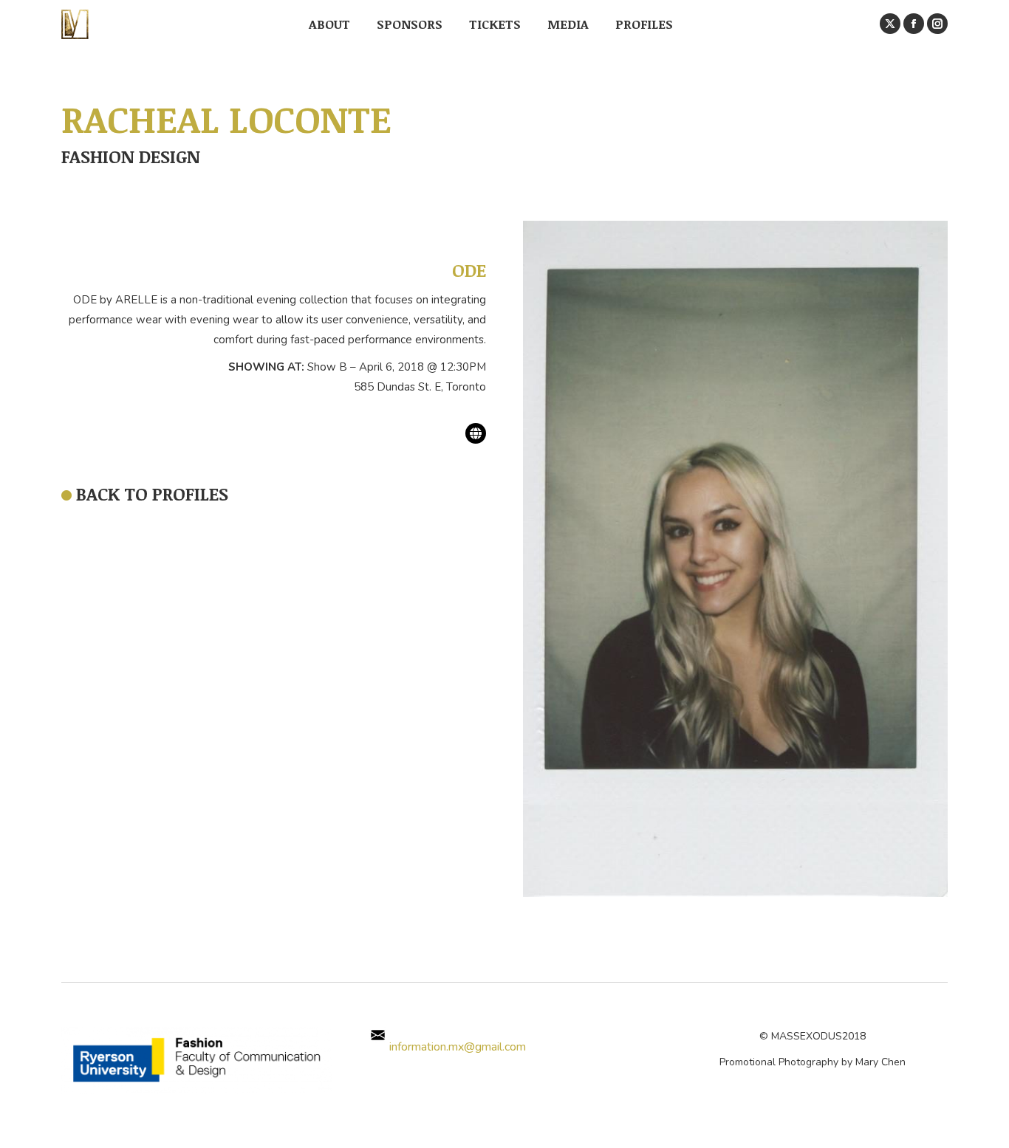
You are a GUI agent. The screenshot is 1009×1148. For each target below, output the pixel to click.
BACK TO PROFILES (152, 493)
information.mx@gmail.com (456, 1047)
